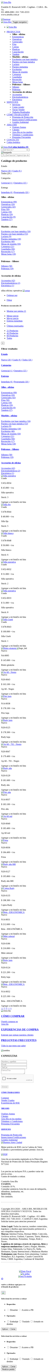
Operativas (17, 39)
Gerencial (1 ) (7, 183)
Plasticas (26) (7, 214)
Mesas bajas (17, 82)
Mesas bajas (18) (8, 254)
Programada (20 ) (21, 192)
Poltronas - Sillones (10, 261)
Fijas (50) (5, 209)
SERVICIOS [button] (12, 102)
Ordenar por (12, 295)
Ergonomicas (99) (9, 202)
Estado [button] (4, 354)
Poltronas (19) (7, 268)
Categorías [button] (6, 365)
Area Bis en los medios (22, 132)
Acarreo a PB (27, 1310)
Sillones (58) (6, 266)
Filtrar (9, 300)
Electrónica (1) (7, 285)
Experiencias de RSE (10, 1103)
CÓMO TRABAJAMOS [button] (18, 114)
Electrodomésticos (20, 97)
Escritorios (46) (8, 241)
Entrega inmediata (14, 321)
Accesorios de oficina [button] (11, 463)
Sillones (15, 87)
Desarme (13, 1310)
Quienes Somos (19, 127)
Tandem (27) (6, 219)
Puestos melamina (20, 67)
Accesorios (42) (8, 280)
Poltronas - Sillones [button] (10, 449)
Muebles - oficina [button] (9, 415)
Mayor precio (12, 318)
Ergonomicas (18, 37)
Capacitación (18, 52)
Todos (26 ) (27, 360)
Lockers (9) (6, 236)
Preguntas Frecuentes (21, 137)
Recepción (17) (8, 251)
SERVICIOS (6, 1129)
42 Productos (12, 333)
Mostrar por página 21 (16, 311)
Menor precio (12, 316)
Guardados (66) (8, 249)
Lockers (15, 64)
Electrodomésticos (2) (10, 283)
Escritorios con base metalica (25, 59)
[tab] (25, 354)
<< (2, 1008)
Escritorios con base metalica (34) (16, 231)
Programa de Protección (22, 117)
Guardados (17, 77)
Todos (9, 338)
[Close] (3, 1293)
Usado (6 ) (17, 171)
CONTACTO (13, 140)
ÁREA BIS (5, 1108)
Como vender (18, 107)
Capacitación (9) (8, 217)
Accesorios (17, 94)
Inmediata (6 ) (7, 192)
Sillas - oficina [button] (7, 387)
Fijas (14, 44)
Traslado (26, 1321)
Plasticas (16, 49)
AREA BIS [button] (12, 124)
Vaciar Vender (18, 109)
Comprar (5, 1098)
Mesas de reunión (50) (11, 244)
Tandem (15, 54)
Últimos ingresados (15, 326)
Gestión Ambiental (20, 122)
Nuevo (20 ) (6, 171)
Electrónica (17, 99)
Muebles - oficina (9, 227)
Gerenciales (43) (8, 207)
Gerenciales (17, 42)
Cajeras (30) (6, 212)
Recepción (17, 79)
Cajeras (15, 47)
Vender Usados (7, 1100)
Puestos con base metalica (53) (14, 234)
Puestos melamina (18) (11, 239)
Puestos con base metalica (23, 62)
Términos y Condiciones (12, 1121)
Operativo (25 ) (20, 183)
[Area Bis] (6, 2)
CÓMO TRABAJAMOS (10, 1092)
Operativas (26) (8, 204)
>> (10, 1008)
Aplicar (5, 1329)
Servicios (16, 104)
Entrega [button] (5, 376)
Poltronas (16, 89)
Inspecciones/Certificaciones (24, 119)
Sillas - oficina (7, 197)
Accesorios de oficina (11, 276)
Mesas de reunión (20, 72)
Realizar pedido (8, 1369)
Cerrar (13, 1329)
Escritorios (17, 69)
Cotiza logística (13, 142)
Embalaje (14, 1321)
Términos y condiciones (22, 135)
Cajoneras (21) (7, 246)
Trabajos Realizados (21, 112)
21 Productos (12, 330)
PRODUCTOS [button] (13, 32)
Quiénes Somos (8, 1114)
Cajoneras (16, 74)
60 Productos (12, 335)
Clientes (15, 130)
